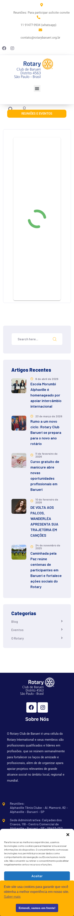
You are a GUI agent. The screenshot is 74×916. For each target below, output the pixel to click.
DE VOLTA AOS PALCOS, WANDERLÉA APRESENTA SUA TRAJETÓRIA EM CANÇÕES (44, 521)
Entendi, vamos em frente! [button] (37, 908)
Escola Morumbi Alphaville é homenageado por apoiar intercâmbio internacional (45, 395)
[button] (68, 834)
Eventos (17, 630)
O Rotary (17, 638)
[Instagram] (43, 707)
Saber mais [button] (12, 896)
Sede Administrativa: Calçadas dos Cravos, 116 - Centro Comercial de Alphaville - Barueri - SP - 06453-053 (36, 824)
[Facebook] (31, 707)
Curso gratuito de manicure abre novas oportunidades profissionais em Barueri (44, 475)
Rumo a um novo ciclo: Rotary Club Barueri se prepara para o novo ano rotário (45, 432)
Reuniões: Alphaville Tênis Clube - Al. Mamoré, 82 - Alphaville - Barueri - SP (39, 807)
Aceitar (37, 876)
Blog (14, 621)
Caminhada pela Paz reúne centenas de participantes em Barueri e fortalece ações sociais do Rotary (46, 570)
